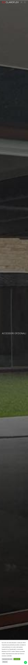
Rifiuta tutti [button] (5, 661)
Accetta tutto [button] (16, 659)
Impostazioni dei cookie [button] (7, 659)
